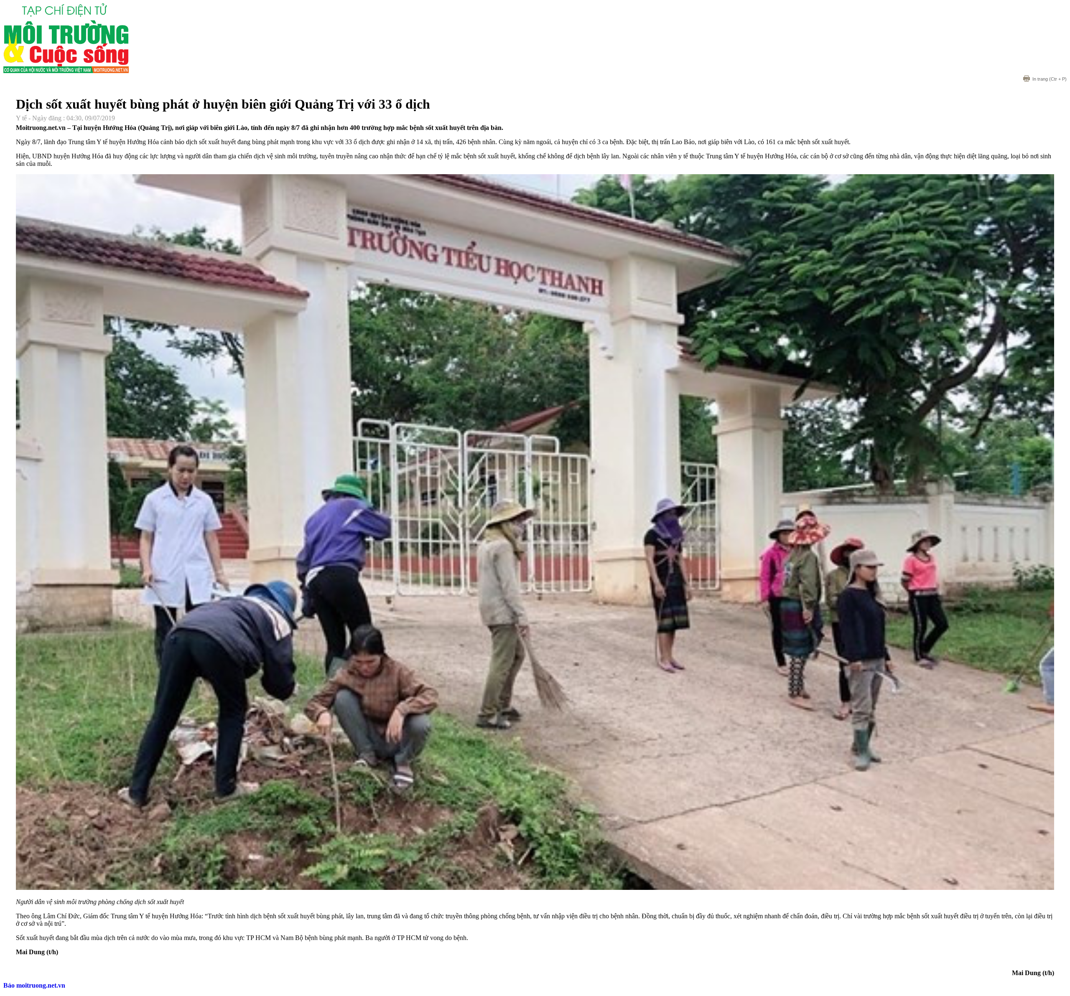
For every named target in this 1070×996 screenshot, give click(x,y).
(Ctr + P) (1049, 78)
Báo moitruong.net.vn (34, 985)
